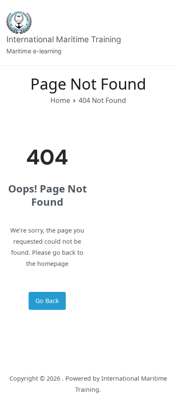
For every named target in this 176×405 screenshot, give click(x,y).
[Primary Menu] (161, 32)
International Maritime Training (63, 39)
